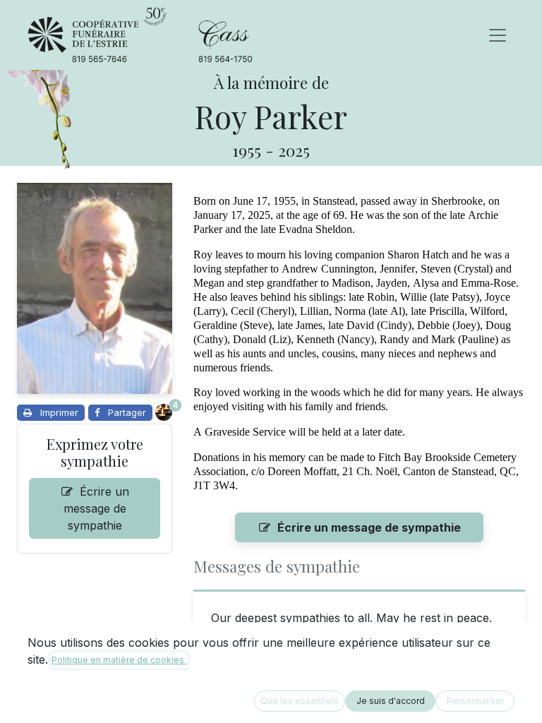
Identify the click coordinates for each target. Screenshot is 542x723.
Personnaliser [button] (475, 700)
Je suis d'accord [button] (390, 700)
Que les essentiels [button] (299, 700)
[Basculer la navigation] (497, 35)
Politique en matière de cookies (119, 660)
